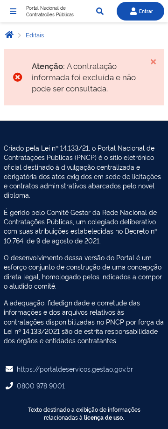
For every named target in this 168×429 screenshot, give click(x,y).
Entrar (146, 11)
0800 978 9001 (41, 385)
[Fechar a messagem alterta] (153, 61)
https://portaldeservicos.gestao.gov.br (75, 368)
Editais (34, 34)
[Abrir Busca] (100, 11)
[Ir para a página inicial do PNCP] (9, 34)
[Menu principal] (13, 11)
